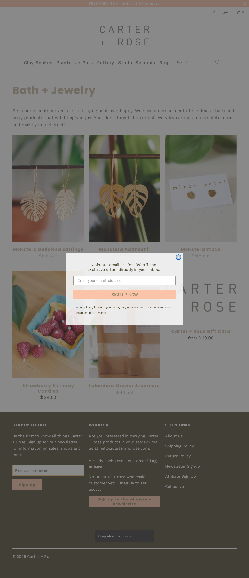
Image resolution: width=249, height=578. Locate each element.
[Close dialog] (178, 257)
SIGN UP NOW (124, 295)
